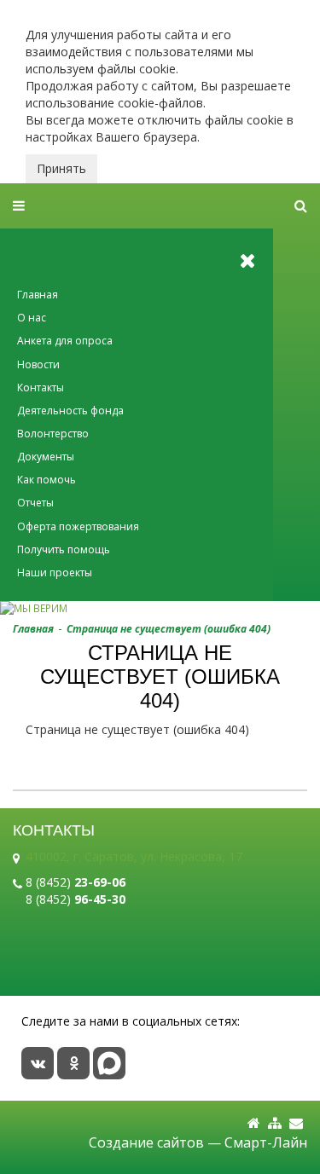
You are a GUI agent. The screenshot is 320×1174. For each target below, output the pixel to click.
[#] (301, 205)
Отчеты (35, 502)
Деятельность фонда (70, 410)
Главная (37, 294)
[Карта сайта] (275, 1123)
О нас (31, 317)
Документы (45, 456)
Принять (61, 168)
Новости (38, 364)
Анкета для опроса (65, 340)
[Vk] (37, 1063)
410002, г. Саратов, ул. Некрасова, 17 (134, 856)
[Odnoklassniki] (73, 1063)
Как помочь (46, 479)
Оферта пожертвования (78, 526)
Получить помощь (63, 549)
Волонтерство (53, 433)
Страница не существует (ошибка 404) (169, 629)
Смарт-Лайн (265, 1142)
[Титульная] (253, 1123)
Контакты (40, 387)
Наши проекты (54, 572)
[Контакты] (296, 1123)
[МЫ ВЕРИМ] (160, 608)
